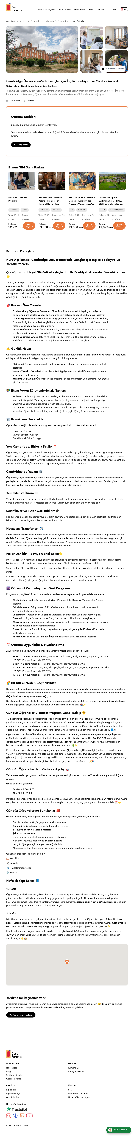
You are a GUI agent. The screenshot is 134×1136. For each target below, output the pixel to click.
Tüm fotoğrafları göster (114, 69)
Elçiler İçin (11, 1090)
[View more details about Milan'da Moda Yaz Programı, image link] (21, 181)
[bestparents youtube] (29, 1116)
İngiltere (23, 21)
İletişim (100, 10)
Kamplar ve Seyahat (46, 10)
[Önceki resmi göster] (11, 181)
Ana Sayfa (10, 21)
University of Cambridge (56, 21)
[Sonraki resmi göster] (32, 181)
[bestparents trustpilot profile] (67, 1108)
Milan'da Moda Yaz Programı (17, 199)
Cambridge (35, 21)
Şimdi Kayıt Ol (29, 226)
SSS (70, 1090)
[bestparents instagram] (8, 1116)
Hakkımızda (79, 10)
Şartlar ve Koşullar (14, 1075)
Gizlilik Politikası (13, 1079)
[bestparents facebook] (15, 1116)
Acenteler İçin (12, 1097)
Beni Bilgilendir (20, 145)
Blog (91, 10)
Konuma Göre (75, 1068)
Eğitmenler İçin (13, 1094)
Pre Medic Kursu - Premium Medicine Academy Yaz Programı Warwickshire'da (82, 201)
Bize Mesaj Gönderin (78, 1094)
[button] (67, 962)
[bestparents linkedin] (22, 1116)
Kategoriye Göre (76, 1072)
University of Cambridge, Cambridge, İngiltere (31, 86)
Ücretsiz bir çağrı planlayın (20, 1015)
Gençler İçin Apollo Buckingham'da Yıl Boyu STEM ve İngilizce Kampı (111, 201)
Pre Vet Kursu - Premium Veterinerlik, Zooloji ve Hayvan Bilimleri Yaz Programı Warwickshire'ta (51, 201)
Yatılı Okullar (65, 10)
